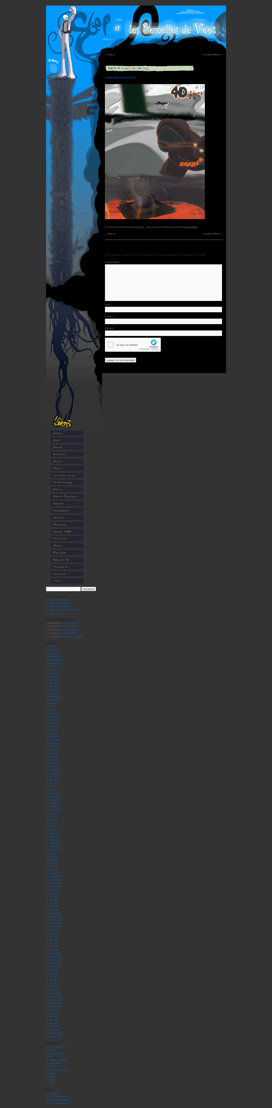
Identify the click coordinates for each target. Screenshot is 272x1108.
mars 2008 (53, 946)
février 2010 (54, 872)
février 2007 (54, 989)
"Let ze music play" (57, 1046)
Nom (108, 304)
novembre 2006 (56, 999)
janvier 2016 (54, 692)
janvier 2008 (54, 952)
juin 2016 (53, 676)
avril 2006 (53, 1019)
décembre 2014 (55, 719)
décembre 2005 (55, 1033)
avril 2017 (53, 646)
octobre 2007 (54, 962)
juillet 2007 (54, 972)
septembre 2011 (56, 809)
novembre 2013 (56, 746)
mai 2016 (53, 679)
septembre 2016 (56, 666)
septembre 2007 (56, 966)
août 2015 (53, 699)
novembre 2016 (56, 659)
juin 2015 (53, 706)
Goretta (59, 454)
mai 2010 (53, 862)
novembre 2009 (56, 879)
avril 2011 (53, 826)
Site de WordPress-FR (58, 1103)
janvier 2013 (54, 762)
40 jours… (53, 1049)
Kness (57, 468)
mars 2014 (53, 732)
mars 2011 (53, 829)
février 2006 (54, 1026)
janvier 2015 (54, 716)
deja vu (110, 54)
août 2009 (53, 889)
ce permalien (191, 226)
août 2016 (53, 669)
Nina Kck (60, 538)
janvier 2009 (54, 912)
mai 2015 (53, 709)
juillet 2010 (54, 856)
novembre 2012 (56, 766)
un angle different (213, 54)
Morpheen (60, 524)
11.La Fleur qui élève (58, 599)
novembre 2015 (56, 696)
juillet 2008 (54, 932)
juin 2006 (53, 1012)
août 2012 (53, 776)
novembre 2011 (56, 802)
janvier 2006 (54, 1029)
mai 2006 (53, 1016)
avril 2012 (53, 789)
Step (145, 68)
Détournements (55, 1063)
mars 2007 (53, 986)
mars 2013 (53, 756)
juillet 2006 (54, 1009)
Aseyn (57, 433)
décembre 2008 (55, 916)
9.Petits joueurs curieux (59, 606)
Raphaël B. (61, 560)
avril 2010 (53, 866)
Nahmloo (53, 1073)
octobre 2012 (54, 769)
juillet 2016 (54, 672)
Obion (57, 546)
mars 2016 (53, 686)
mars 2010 (53, 869)
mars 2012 (53, 792)
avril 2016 (53, 682)
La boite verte (64, 475)
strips (51, 1083)
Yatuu (58, 581)
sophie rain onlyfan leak (120, 77)
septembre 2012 (56, 772)
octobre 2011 (54, 806)
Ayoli (57, 440)
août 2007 (53, 969)
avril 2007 (53, 982)
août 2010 (53, 852)
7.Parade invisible (56, 612)
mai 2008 (53, 939)
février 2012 (54, 796)
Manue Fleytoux (65, 496)
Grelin (58, 461)
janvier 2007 (54, 992)
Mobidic (59, 517)
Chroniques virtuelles (58, 1059)
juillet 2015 (54, 702)
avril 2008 (53, 942)
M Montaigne (63, 482)
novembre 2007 (56, 959)
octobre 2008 (54, 922)
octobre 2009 (54, 882)
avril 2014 (53, 729)
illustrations (54, 1066)
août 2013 (53, 749)
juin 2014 (53, 722)
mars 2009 (53, 906)
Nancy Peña (62, 531)
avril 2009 (53, 902)
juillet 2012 (54, 779)
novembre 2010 (56, 842)
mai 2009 (53, 899)
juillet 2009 (54, 892)
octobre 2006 (54, 1002)
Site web (109, 328)
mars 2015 (53, 712)
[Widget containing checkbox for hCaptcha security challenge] (133, 345)
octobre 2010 (54, 846)
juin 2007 (53, 976)
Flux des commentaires (59, 1099)
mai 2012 (53, 786)
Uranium (59, 574)
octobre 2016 (54, 662)
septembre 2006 (56, 1006)
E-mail (109, 316)
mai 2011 (53, 822)
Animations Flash (56, 1053)
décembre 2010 (55, 839)
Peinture (52, 1076)
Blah (51, 1056)
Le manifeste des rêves (59, 1069)
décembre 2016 (55, 656)
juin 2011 (53, 819)
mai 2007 (53, 979)
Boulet (58, 447)
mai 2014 (53, 726)
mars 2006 (53, 1023)
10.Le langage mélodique (60, 602)
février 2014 (54, 736)
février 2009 (54, 909)
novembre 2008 (56, 919)
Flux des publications (58, 1096)
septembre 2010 (56, 849)
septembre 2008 (56, 926)
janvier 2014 (54, 739)
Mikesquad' (61, 510)
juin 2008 (53, 936)
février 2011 (54, 832)
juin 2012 (53, 782)
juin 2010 (53, 859)
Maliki (58, 489)
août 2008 (53, 929)
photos (52, 1079)
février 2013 (54, 759)
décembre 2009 (55, 876)
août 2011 (53, 812)
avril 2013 (53, 752)
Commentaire (112, 262)
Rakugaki (60, 553)
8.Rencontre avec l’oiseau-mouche (64, 609)
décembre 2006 (55, 996)
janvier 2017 (54, 652)
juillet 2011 (54, 816)
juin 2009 (53, 896)
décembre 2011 (55, 799)
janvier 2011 (54, 836)
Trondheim (60, 567)
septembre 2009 (56, 886)
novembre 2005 (56, 1036)
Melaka (58, 503)
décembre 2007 (55, 956)
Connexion (53, 1093)
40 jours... (140, 226)
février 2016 (54, 689)
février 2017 (54, 649)
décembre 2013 (55, 742)
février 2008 (54, 949)
